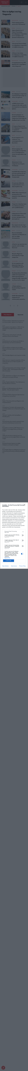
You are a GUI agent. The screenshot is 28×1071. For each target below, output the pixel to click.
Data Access (14, 566)
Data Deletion (5, 566)
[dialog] (14, 535)
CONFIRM (8, 560)
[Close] (25, 505)
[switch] (22, 535)
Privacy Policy (22, 566)
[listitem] (14, 532)
